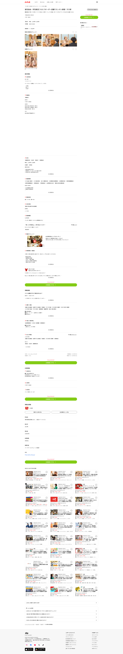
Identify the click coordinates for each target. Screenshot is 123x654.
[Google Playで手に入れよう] (40, 649)
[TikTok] (43, 645)
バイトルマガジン (95, 640)
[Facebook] (31, 645)
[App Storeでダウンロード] (29, 649)
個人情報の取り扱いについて (71, 638)
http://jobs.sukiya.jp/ (30, 455)
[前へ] (73, 32)
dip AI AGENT (94, 638)
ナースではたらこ (95, 646)
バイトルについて (69, 646)
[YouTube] (35, 645)
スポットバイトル (95, 634)
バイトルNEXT (94, 636)
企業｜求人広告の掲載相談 (70, 648)
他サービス (58, 2)
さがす (36, 2)
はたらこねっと (94, 644)
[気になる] (46, 472)
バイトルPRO (94, 642)
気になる (42, 2)
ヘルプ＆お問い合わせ (69, 634)
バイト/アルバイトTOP (29, 624)
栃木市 (42, 624)
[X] (39, 645)
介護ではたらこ (94, 648)
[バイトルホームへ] (27, 2)
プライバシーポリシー (69, 636)
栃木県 (37, 624)
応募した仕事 (50, 2)
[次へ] (76, 32)
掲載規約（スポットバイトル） (71, 644)
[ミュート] (43, 245)
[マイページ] (97, 2)
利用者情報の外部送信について (71, 640)
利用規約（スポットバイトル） (71, 642)
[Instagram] (26, 645)
